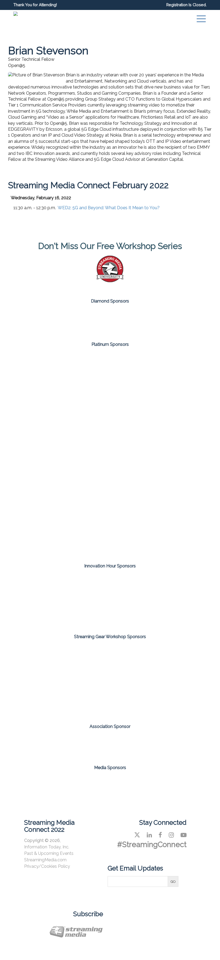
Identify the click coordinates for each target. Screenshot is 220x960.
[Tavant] (47, 535)
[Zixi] (173, 535)
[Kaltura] (173, 412)
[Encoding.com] (47, 586)
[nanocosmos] (173, 453)
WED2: (109, 207)
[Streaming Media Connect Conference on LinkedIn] (149, 834)
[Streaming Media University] (110, 280)
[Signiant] (173, 494)
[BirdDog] (78, 321)
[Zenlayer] (110, 535)
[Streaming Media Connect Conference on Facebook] (160, 834)
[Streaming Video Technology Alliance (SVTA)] (110, 743)
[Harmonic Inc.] (141, 321)
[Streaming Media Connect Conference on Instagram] (171, 834)
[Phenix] (110, 494)
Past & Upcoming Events (49, 853)
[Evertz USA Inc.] (47, 662)
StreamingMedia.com (45, 859)
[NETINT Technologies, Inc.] (47, 494)
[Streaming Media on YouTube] (183, 834)
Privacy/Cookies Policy (47, 866)
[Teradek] (110, 698)
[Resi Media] (173, 662)
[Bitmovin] (173, 371)
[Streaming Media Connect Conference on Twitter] (137, 834)
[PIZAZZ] (78, 612)
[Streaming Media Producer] (151, 783)
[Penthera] (173, 586)
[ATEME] (110, 371)
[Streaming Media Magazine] (69, 783)
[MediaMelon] (47, 453)
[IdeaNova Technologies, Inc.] (110, 586)
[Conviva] (110, 412)
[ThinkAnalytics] (141, 612)
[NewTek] (110, 662)
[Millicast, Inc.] (110, 453)
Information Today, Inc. (46, 846)
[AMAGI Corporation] (47, 371)
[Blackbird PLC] (47, 412)
